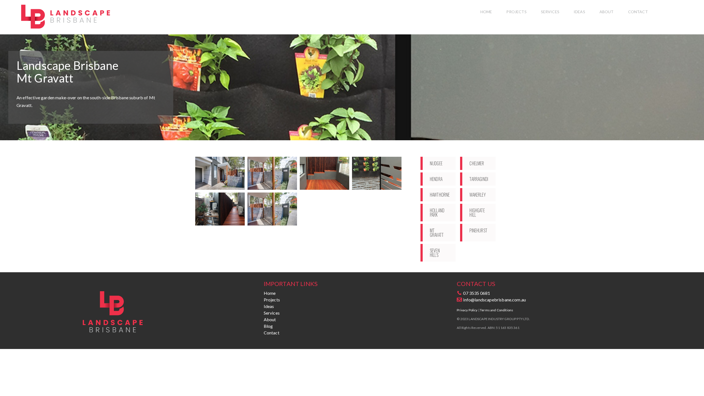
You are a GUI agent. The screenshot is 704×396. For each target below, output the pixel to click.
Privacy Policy (467, 310)
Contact (638, 11)
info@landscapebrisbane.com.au (494, 299)
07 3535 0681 (476, 293)
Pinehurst (478, 230)
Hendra (436, 179)
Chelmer (476, 163)
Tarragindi (478, 179)
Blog (268, 326)
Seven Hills (435, 252)
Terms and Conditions (496, 310)
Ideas (579, 11)
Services (550, 11)
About (607, 11)
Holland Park (437, 212)
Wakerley (477, 194)
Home (486, 11)
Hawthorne (440, 194)
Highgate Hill (477, 212)
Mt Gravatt (437, 232)
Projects (516, 11)
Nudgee (436, 163)
